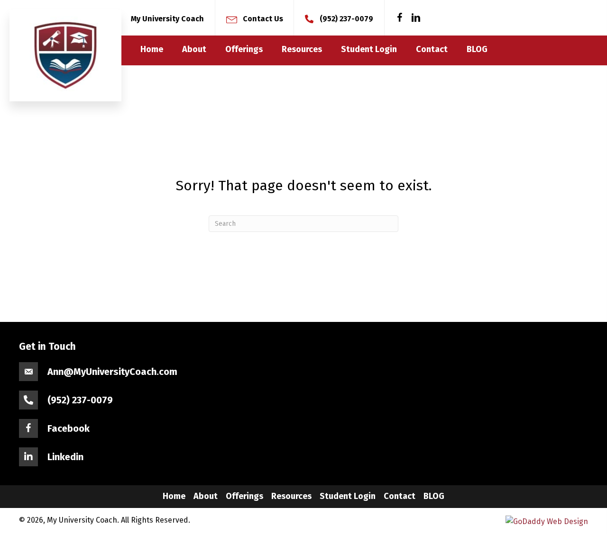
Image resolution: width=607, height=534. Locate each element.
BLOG (433, 496)
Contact (399, 496)
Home (174, 496)
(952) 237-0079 (346, 18)
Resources (291, 496)
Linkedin (65, 457)
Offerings (244, 496)
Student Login (348, 496)
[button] (399, 18)
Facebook (68, 428)
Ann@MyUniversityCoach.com (112, 371)
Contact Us (263, 18)
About (205, 496)
